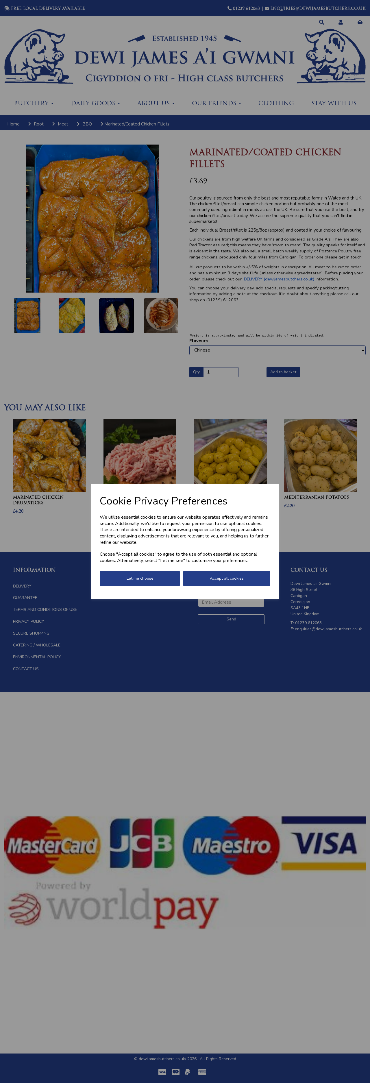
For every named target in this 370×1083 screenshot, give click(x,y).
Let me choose (140, 578)
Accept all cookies (227, 578)
